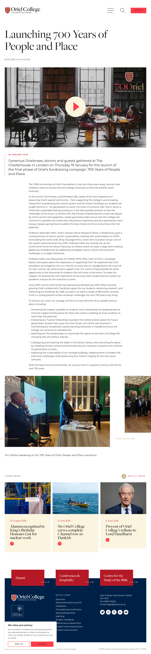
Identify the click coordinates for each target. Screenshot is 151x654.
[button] (124, 439)
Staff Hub (60, 617)
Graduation (61, 606)
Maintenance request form (68, 623)
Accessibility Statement (52, 649)
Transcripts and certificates (68, 610)
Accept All (42, 644)
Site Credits (70, 649)
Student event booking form (69, 627)
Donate (138, 10)
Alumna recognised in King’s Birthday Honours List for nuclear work (27, 532)
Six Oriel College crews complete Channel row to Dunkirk (71, 532)
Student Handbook (65, 620)
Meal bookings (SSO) (65, 613)
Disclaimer (10, 649)
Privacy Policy (32, 649)
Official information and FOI (69, 603)
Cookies (20, 649)
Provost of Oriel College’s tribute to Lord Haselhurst (121, 530)
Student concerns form (67, 630)
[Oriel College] (22, 10)
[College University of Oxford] (17, 611)
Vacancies (60, 599)
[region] (31, 635)
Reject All (19, 644)
